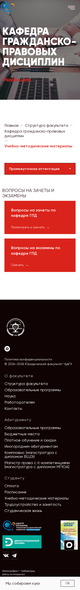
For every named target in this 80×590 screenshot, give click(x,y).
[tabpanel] (40, 188)
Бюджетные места (22, 434)
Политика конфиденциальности (28, 359)
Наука (10, 396)
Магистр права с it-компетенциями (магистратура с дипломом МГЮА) (37, 464)
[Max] (7, 349)
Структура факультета (46, 125)
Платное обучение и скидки (30, 440)
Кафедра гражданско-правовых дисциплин (34, 133)
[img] (22, 525)
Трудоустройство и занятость (32, 504)
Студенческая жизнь (23, 510)
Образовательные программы (32, 389)
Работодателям (19, 402)
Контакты (13, 408)
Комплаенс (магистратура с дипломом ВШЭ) (30, 454)
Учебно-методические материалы (36, 498)
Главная (11, 125)
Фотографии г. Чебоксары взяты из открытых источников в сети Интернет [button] (20, 574)
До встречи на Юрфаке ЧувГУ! (55, 576)
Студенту (14, 478)
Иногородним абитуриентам (31, 446)
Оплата (11, 485)
